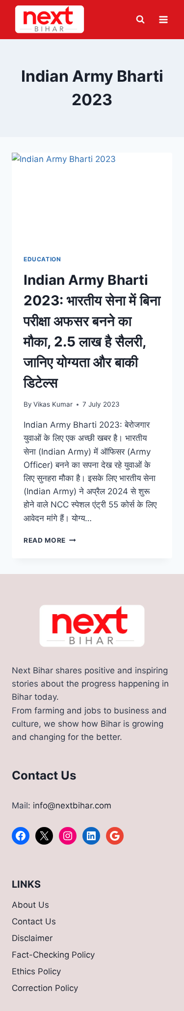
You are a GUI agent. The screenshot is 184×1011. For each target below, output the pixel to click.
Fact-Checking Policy (53, 955)
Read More (50, 540)
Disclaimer (32, 938)
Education (42, 259)
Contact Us (34, 921)
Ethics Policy (36, 971)
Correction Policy (45, 988)
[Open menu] (163, 19)
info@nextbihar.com (72, 805)
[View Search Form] (140, 19)
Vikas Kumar (53, 404)
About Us (30, 905)
